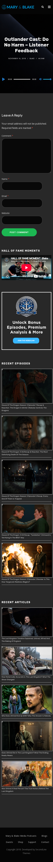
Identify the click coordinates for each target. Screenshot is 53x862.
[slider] (47, 81)
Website (6, 213)
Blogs (44, 835)
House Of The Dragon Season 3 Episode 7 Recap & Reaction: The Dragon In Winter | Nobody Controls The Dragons (24, 407)
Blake (32, 58)
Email (5, 196)
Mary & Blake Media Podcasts (21, 835)
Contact (45, 842)
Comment (7, 135)
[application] (26, 79)
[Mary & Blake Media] (18, 7)
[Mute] (40, 79)
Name (5, 179)
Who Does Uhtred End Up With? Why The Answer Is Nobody (26, 716)
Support (32, 842)
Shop (20, 842)
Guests (9, 842)
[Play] (3, 79)
